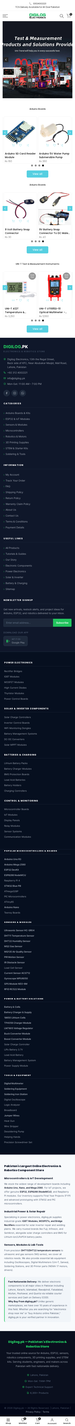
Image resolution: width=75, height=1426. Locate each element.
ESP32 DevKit (11, 869)
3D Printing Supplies (17, 442)
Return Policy (13, 498)
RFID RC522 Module (15, 989)
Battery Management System (20, 1060)
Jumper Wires (11, 1115)
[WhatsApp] (23, 393)
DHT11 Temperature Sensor (19, 935)
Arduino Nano (11, 907)
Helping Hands (12, 1136)
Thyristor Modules (14, 693)
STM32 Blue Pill (12, 885)
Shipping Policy (14, 492)
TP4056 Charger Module (17, 1022)
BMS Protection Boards (16, 774)
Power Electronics (16, 571)
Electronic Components (19, 565)
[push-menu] (5, 15)
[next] (69, 59)
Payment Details (15, 527)
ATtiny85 (9, 901)
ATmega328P (11, 891)
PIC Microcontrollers (15, 896)
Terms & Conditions (17, 521)
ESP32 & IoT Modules (18, 418)
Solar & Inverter (14, 577)
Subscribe (62, 622)
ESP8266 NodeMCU (15, 875)
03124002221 (39, 3)
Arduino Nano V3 (50, 153)
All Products (12, 547)
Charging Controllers (15, 790)
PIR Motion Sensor (14, 957)
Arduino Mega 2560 (15, 864)
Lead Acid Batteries (14, 779)
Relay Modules (12, 825)
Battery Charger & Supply (18, 1012)
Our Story (11, 559)
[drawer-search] (62, 16)
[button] (28, 145)
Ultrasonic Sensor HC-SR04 (19, 930)
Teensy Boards (12, 912)
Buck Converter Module (17, 1033)
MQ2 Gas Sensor (13, 946)
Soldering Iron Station (16, 1094)
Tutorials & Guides (16, 553)
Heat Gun (9, 1120)
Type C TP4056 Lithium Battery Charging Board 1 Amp (55, 231)
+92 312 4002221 (17, 372)
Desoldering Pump (14, 1131)
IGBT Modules (11, 676)
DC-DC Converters (14, 739)
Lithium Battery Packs (16, 763)
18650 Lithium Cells (14, 1017)
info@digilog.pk (16, 378)
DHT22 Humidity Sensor (17, 941)
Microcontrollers (15, 430)
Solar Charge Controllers (17, 717)
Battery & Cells (12, 1006)
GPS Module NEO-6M (15, 983)
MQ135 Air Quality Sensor (18, 951)
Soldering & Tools (15, 453)
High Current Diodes (15, 687)
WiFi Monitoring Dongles (17, 728)
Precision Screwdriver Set (18, 1142)
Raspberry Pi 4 (12, 880)
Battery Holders (12, 785)
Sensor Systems (13, 831)
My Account (12, 474)
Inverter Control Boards (17, 722)
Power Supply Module (16, 1065)
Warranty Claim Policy (18, 503)
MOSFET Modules (14, 682)
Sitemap (10, 589)
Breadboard (10, 1110)
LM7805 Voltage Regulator (18, 1028)
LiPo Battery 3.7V (13, 1049)
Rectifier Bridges (13, 671)
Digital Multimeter (13, 1083)
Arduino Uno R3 (15, 153)
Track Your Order (15, 480)
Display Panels (12, 820)
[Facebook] (6, 393)
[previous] (5, 59)
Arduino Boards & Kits (18, 413)
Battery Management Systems (20, 733)
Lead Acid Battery (13, 1055)
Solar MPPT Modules (15, 744)
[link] (37, 59)
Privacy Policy (33, 1411)
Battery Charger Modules (18, 768)
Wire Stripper (11, 1126)
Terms (46, 1411)
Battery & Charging (16, 583)
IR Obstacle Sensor (14, 962)
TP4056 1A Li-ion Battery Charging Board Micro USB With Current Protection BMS (21, 231)
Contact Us (12, 515)
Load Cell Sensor (13, 967)
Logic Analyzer (12, 1104)
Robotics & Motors (16, 436)
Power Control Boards (16, 698)
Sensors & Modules (16, 424)
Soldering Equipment (15, 1088)
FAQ (8, 486)
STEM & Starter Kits (17, 448)
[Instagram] (15, 393)
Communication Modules (17, 836)
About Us (11, 509)
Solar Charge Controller (17, 1044)
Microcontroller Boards (16, 809)
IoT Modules (10, 814)
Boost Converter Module (17, 1039)
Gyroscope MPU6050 (16, 978)
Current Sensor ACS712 (17, 973)
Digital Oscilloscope (14, 1099)
